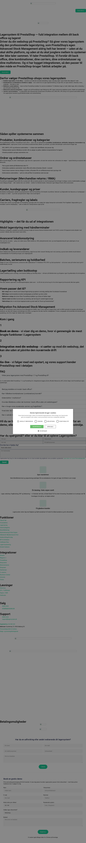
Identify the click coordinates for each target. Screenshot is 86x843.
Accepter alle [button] (37, 426)
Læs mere (62, 417)
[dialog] (43, 421)
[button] (43, 431)
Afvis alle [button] (50, 426)
